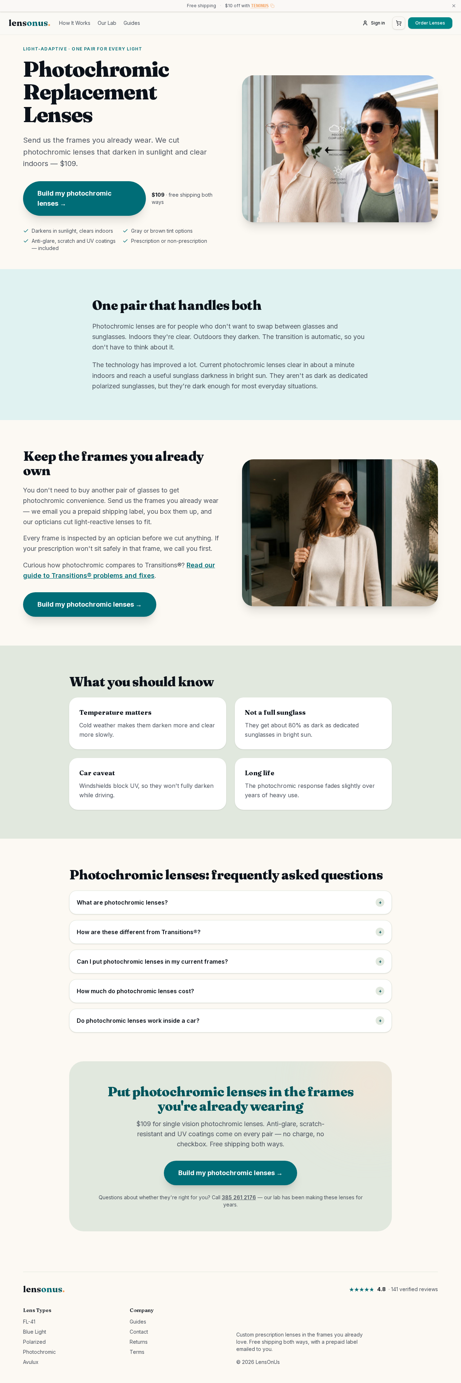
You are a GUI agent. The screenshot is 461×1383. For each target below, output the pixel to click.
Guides (132, 23)
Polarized (34, 1342)
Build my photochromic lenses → (74, 198)
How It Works (74, 23)
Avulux (31, 1362)
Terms (137, 1352)
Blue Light (34, 1332)
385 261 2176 (239, 1197)
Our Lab (107, 23)
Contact (139, 1332)
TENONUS (260, 5)
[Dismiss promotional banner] (453, 5)
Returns (139, 1342)
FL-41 (29, 1322)
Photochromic (39, 1352)
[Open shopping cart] (398, 23)
